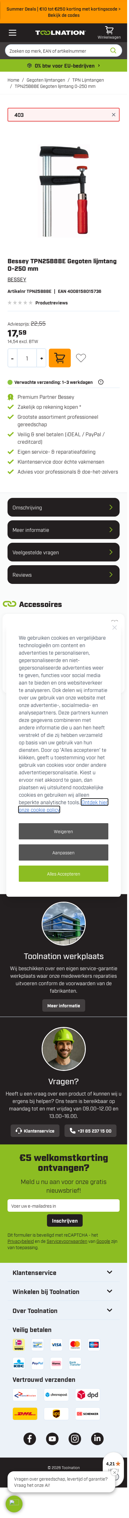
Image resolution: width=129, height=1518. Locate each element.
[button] (14, 1504)
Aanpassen (63, 852)
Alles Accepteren (63, 873)
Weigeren (63, 831)
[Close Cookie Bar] (114, 627)
